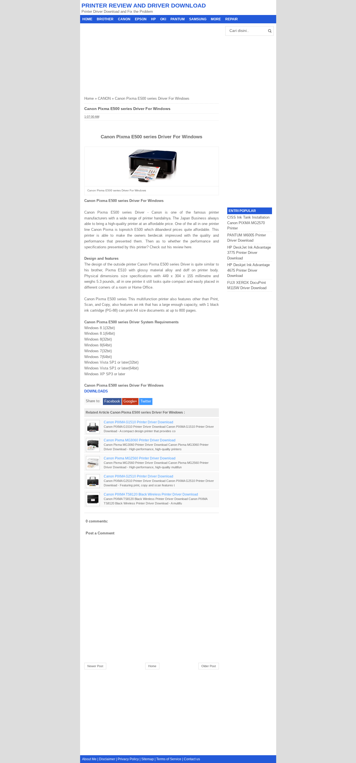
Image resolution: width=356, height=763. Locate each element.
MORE (216, 19)
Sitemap (147, 759)
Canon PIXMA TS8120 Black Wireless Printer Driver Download (151, 494)
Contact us (192, 759)
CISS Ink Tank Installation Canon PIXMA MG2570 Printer (248, 222)
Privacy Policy (128, 759)
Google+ (130, 401)
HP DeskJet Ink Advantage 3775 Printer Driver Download (249, 252)
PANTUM (177, 19)
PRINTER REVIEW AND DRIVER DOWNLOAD (143, 5)
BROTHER (105, 19)
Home (87, 19)
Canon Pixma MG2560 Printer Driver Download (139, 458)
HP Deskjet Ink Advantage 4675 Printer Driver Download (248, 270)
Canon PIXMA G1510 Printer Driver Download (138, 422)
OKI (163, 19)
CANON (124, 19)
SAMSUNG (197, 19)
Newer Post (95, 666)
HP (153, 19)
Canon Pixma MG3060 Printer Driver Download (139, 440)
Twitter (145, 401)
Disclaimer (107, 759)
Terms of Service (168, 759)
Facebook (112, 401)
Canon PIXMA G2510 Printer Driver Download (138, 476)
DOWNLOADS (96, 391)
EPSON (141, 19)
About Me (89, 759)
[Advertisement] (126, 58)
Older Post (208, 666)
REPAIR (231, 19)
